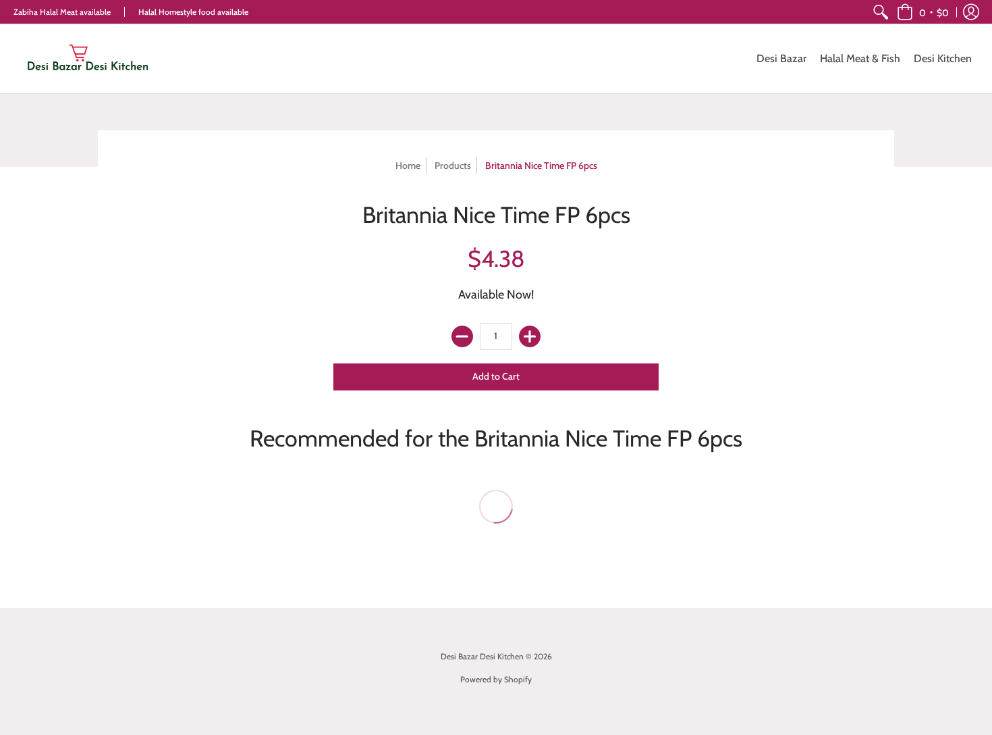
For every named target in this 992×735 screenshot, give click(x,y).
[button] (923, 12)
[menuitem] (881, 12)
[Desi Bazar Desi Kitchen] (87, 58)
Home (407, 165)
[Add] (530, 336)
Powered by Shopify (496, 679)
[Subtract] (462, 336)
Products (453, 165)
